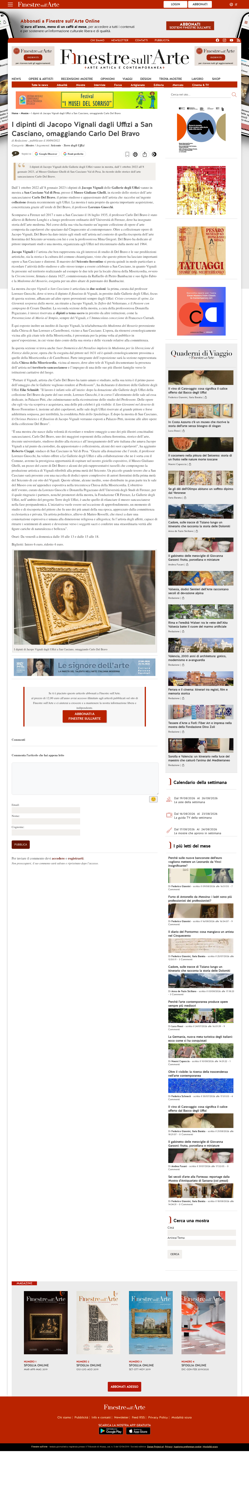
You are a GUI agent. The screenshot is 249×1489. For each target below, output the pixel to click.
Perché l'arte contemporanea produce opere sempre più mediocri (198, 1004)
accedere (58, 858)
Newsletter (119, 40)
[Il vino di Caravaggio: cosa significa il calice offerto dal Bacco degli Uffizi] (200, 378)
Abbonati (200, 4)
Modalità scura (181, 1417)
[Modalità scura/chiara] (154, 155)
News (16, 79)
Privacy (168, 1446)
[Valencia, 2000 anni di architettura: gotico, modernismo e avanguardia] (200, 645)
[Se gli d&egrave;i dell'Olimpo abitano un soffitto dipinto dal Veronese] (200, 478)
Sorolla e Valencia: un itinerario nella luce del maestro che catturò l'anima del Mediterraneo (199, 758)
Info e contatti (101, 1417)
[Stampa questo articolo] (135, 155)
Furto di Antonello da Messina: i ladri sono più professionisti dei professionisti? (200, 899)
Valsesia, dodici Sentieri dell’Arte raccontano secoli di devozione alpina (198, 591)
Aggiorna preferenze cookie (187, 1446)
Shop (216, 79)
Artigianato (138, 85)
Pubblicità (162, 40)
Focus (118, 85)
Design (145, 79)
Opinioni (108, 79)
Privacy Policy (158, 1417)
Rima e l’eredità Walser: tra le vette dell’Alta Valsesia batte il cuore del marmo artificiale (198, 625)
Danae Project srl (155, 1446)
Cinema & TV (200, 85)
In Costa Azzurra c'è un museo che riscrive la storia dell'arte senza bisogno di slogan (198, 424)
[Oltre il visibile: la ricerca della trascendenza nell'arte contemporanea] (200, 1086)
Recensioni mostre (77, 79)
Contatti (141, 40)
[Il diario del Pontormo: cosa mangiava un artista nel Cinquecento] (200, 946)
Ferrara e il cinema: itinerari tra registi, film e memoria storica (198, 691)
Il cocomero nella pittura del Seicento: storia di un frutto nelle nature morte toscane (200, 457)
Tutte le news (40, 85)
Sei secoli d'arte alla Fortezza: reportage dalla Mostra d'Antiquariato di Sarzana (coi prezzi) (199, 1179)
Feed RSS (138, 1417)
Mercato (178, 85)
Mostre (80, 85)
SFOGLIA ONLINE (36, 1365)
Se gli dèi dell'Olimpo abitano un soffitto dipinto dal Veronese (200, 491)
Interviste (99, 85)
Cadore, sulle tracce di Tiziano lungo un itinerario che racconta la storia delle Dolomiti (199, 524)
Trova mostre (170, 79)
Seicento (56, 145)
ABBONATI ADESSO (124, 1387)
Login (175, 4)
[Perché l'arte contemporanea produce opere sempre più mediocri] (200, 1016)
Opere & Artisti (41, 79)
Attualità (62, 85)
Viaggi (127, 79)
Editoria (159, 85)
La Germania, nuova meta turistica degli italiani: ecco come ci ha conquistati (200, 1039)
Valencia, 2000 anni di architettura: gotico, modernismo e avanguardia (197, 658)
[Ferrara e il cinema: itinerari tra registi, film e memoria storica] (200, 679)
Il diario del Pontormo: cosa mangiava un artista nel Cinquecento (201, 934)
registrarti (75, 858)
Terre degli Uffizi (74, 145)
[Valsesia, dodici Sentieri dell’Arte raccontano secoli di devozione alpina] (200, 579)
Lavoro (197, 79)
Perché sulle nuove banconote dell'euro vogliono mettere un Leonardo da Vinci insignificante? (195, 862)
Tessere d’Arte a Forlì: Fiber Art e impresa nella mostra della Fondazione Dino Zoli (200, 725)
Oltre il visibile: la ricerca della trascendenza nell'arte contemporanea (198, 1074)
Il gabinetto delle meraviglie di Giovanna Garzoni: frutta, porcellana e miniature (195, 558)
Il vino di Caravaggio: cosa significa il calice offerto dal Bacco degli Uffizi (197, 390)
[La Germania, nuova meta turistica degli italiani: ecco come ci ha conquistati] (200, 1051)
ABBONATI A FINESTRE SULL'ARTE (84, 716)
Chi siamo (97, 40)
